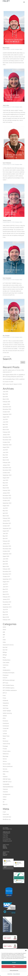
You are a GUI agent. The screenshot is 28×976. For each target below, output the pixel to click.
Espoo (4, 828)
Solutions (5, 776)
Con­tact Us (5, 855)
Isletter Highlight (7, 710)
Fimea (4, 698)
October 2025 (6, 412)
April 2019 (5, 592)
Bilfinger (5, 652)
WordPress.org (6, 819)
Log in (4, 812)
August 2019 (6, 581)
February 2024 (6, 462)
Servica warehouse (7, 766)
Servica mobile (6, 764)
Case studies (6, 662)
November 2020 (7, 548)
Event (4, 695)
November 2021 (7, 523)
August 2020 (6, 556)
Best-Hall (5, 647)
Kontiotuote (6, 723)
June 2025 (5, 422)
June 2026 (5, 391)
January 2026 (6, 404)
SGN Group (5, 771)
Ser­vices (4, 845)
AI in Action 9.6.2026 (8, 381)
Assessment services (8, 645)
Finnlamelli (5, 700)
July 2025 (5, 419)
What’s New (5, 848)
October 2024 (6, 442)
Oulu (11, 828)
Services (5, 769)
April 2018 (5, 614)
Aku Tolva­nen (6, 335)
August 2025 (6, 417)
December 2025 (7, 406)
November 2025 (7, 409)
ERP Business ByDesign (9, 680)
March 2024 (6, 460)
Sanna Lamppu (7, 49)
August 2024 (6, 447)
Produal (5, 748)
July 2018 (5, 609)
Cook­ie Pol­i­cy (9, 973)
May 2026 (5, 394)
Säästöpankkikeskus (8, 786)
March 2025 (6, 429)
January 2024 (6, 465)
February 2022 (6, 518)
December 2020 (7, 546)
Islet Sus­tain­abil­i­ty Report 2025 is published (13, 379)
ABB (4, 632)
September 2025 (7, 414)
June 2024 (5, 452)
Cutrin (4, 667)
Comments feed (7, 817)
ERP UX (5, 693)
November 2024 (7, 439)
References (6, 753)
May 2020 (5, 561)
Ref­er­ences (5, 847)
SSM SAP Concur (7, 781)
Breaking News (6, 660)
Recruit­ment (5, 854)
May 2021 (5, 536)
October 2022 (6, 500)
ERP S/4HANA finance (8, 685)
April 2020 (5, 564)
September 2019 (7, 579)
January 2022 (6, 521)
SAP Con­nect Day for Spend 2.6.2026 (12, 384)
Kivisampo (5, 721)
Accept (14, 962)
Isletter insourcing (7, 713)
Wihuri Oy (5, 804)
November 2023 (7, 470)
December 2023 (7, 467)
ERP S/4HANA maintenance (10, 690)
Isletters (20, 49)
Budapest (7, 828)
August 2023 (6, 477)
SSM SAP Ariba (6, 779)
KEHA (4, 718)
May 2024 (5, 455)
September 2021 (7, 528)
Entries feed (6, 814)
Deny (14, 966)
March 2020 (6, 566)
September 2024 (7, 444)
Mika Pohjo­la (6, 47)
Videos (4, 799)
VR (3, 802)
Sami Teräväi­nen (7, 278)
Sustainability (6, 784)
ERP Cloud (5, 683)
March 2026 (6, 399)
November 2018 (7, 602)
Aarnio (4, 627)
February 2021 (6, 541)
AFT (4, 637)
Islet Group (5, 708)
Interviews (5, 705)
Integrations (6, 703)
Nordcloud (5, 741)
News (4, 738)
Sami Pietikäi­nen (7, 163)
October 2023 (6, 472)
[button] (26, 950)
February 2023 (6, 490)
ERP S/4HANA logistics (8, 688)
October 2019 (6, 576)
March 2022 (6, 515)
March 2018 (6, 617)
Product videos (6, 751)
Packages (5, 746)
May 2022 (5, 510)
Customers (5, 665)
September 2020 (7, 553)
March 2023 (6, 488)
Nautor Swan (6, 736)
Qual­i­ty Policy (5, 837)
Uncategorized (6, 794)
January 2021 (6, 543)
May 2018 (5, 612)
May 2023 (5, 482)
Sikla (4, 774)
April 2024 (5, 457)
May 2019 (5, 589)
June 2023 (5, 480)
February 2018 (6, 619)
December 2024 (7, 437)
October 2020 (6, 551)
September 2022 (7, 503)
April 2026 (5, 396)
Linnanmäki (5, 728)
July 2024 (5, 450)
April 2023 (5, 485)
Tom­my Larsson (7, 220)
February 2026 (6, 401)
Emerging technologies (8, 672)
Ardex (4, 639)
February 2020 (6, 569)
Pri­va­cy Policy (5, 835)
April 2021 (5, 538)
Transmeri (5, 789)
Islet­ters (4, 853)
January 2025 (6, 434)
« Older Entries (6, 356)
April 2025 (5, 427)
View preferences (14, 970)
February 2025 (6, 432)
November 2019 (7, 574)
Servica (5, 759)
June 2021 (5, 533)
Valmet (4, 797)
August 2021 (6, 531)
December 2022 (7, 495)
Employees (17, 49)
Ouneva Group (6, 743)
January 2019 (6, 599)
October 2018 (6, 604)
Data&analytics (6, 670)
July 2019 (5, 584)
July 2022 (5, 508)
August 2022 (6, 505)
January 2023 (6, 493)
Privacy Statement (16, 973)
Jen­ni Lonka (6, 105)
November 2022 (7, 498)
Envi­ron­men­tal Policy (7, 839)
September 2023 (7, 475)
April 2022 (5, 513)
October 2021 (6, 526)
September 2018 (7, 607)
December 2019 (7, 571)
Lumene (5, 731)
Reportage (5, 756)
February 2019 (6, 597)
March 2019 (6, 594)
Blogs (4, 657)
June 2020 (5, 559)
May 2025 (5, 424)
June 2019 (5, 586)
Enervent (5, 677)
